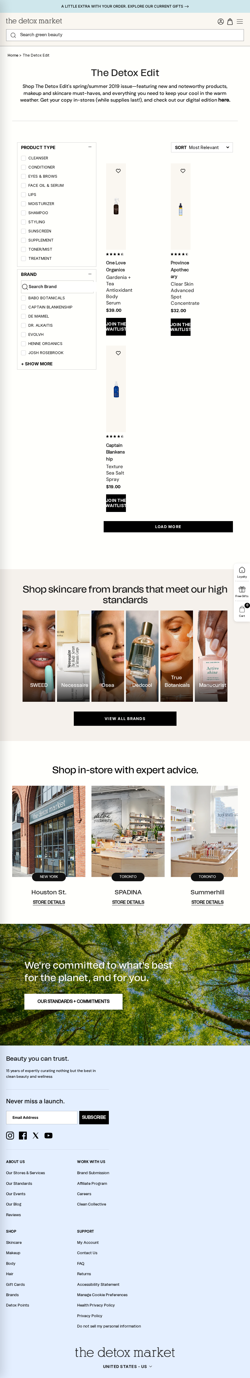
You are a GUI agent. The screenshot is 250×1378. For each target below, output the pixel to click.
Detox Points (17, 1305)
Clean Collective (91, 1204)
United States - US (125, 1366)
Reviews (13, 1215)
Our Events (15, 1194)
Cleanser (38, 158)
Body (11, 1263)
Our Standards (19, 1183)
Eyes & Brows (42, 176)
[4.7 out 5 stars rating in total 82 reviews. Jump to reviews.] (116, 254)
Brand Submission (93, 1173)
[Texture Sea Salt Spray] (116, 389)
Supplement (41, 240)
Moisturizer (41, 203)
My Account (88, 1242)
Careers (84, 1194)
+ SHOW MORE (37, 363)
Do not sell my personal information (109, 1326)
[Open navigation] (240, 22)
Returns (84, 1274)
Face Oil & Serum (46, 185)
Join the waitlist (116, 326)
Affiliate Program (92, 1183)
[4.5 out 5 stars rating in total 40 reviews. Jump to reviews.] (181, 254)
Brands (12, 1295)
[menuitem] (57, 159)
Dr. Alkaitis (40, 325)
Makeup (13, 1253)
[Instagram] (10, 1136)
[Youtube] (48, 1136)
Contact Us (87, 1253)
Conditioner (41, 167)
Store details (49, 902)
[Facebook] (23, 1136)
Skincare (14, 1242)
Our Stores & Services (25, 1173)
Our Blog (13, 1204)
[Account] (220, 21)
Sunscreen (39, 231)
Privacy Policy (89, 1316)
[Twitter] (36, 1136)
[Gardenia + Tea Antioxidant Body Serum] (116, 206)
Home (13, 55)
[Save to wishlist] (118, 171)
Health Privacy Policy (96, 1305)
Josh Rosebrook (45, 352)
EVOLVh (36, 334)
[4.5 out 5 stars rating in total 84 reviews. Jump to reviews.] (116, 436)
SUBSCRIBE (94, 1117)
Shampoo (38, 213)
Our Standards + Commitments (73, 1002)
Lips (32, 194)
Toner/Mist (40, 249)
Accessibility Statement (98, 1284)
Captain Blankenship (50, 307)
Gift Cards (15, 1284)
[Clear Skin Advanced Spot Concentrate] (181, 206)
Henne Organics (45, 343)
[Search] (13, 35)
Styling (36, 222)
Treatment (40, 258)
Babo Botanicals (46, 298)
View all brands (125, 718)
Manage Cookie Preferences (102, 1295)
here (223, 100)
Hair (9, 1274)
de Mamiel (38, 316)
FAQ (80, 1263)
